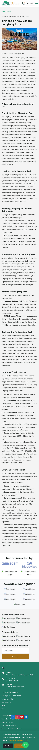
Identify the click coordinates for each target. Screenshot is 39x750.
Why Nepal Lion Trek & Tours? (11, 696)
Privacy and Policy (8, 699)
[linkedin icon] (26, 717)
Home (4, 11)
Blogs (9, 11)
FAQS (3, 705)
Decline (8, 746)
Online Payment (7, 702)
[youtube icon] (22, 717)
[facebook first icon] (13, 717)
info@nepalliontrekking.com (15, 686)
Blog (3, 709)
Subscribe (15, 657)
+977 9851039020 (12, 681)
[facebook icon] (17, 717)
